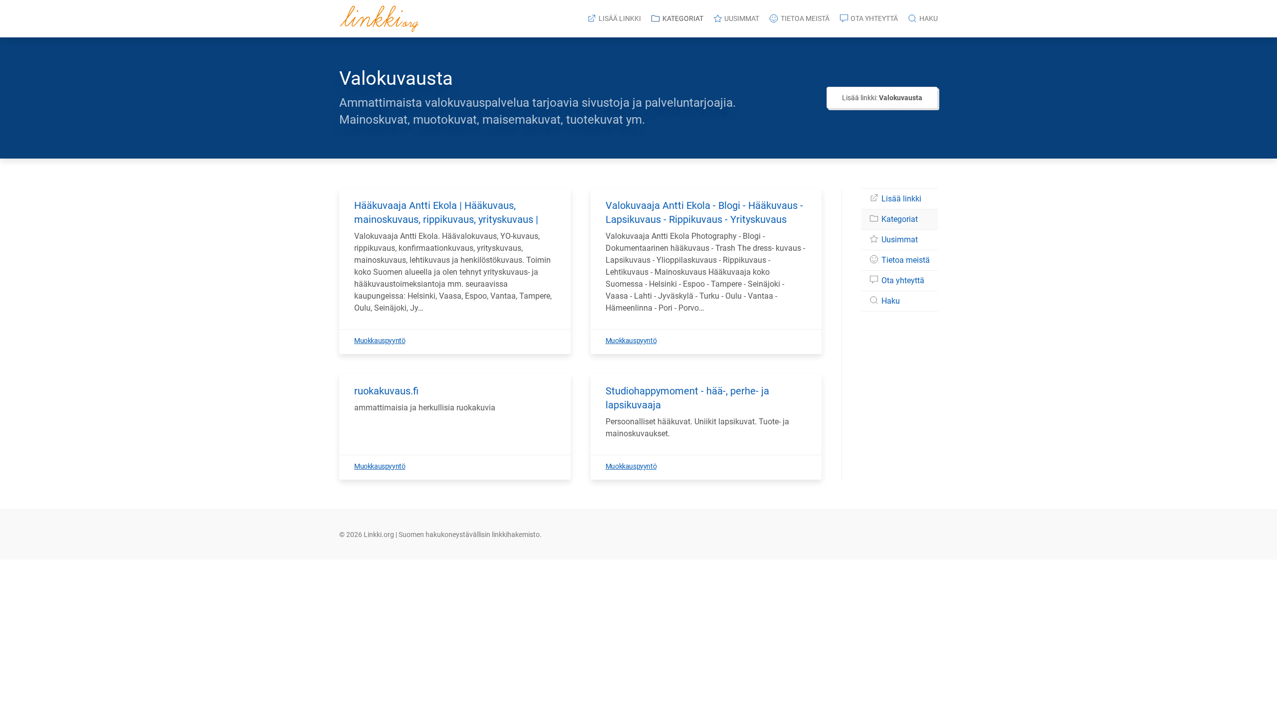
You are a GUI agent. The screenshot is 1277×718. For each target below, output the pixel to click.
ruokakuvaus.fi (386, 391)
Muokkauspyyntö (379, 341)
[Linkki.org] (379, 18)
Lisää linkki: (882, 98)
